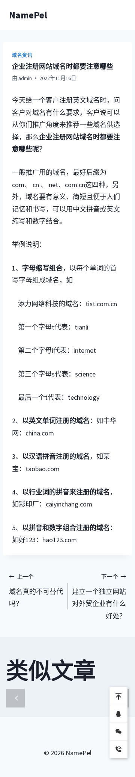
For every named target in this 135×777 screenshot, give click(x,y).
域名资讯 (22, 55)
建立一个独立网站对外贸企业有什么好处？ (99, 596)
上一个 (15, 698)
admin (25, 78)
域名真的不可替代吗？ (36, 590)
